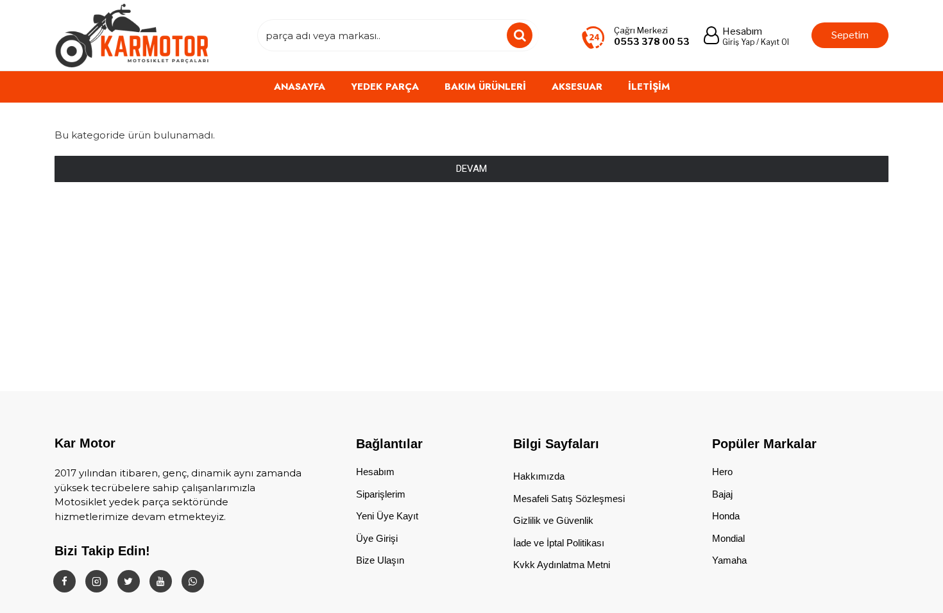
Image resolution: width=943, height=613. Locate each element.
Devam (471, 168)
